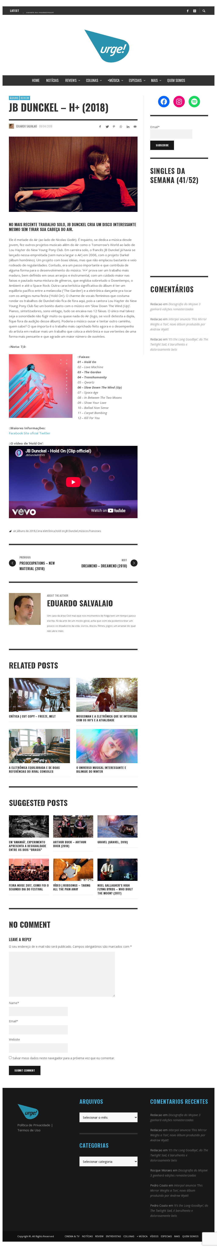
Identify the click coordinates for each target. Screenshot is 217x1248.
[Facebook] (187, 10)
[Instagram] (194, 10)
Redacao (156, 304)
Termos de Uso (28, 1130)
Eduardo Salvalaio (26, 126)
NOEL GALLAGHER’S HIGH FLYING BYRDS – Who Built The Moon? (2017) (115, 889)
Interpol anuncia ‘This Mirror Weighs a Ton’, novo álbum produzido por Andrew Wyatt (178, 324)
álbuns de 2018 (26, 531)
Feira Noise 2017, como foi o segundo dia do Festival (29, 887)
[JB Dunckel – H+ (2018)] (73, 174)
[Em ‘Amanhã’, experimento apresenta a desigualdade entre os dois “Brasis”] (22, 826)
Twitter (44, 433)
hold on (60, 531)
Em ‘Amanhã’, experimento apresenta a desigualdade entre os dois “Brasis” (27, 846)
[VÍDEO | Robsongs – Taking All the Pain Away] (66, 869)
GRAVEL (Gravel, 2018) (112, 842)
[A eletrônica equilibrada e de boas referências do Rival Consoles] (32, 745)
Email (13, 1021)
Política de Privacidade (33, 1125)
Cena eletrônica (45, 531)
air (14, 531)
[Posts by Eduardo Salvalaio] (11, 126)
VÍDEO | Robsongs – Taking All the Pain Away (71, 887)
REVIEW (25, 98)
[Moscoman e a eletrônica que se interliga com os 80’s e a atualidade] (100, 694)
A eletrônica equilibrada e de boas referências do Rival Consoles (34, 769)
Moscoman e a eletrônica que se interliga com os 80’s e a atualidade (106, 718)
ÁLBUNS (14, 98)
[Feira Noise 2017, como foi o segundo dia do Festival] (22, 869)
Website (14, 1039)
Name (14, 1003)
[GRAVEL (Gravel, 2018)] (110, 826)
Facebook (16, 433)
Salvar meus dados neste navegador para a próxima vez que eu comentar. (64, 1058)
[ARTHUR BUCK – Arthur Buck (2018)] (66, 826)
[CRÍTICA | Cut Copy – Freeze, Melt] (32, 694)
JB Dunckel (71, 531)
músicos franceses (90, 531)
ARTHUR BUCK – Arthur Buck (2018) (69, 844)
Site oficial (31, 433)
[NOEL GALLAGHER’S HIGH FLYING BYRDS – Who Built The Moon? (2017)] (110, 869)
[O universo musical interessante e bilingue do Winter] (100, 745)
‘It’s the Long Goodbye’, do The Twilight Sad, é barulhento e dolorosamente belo (179, 344)
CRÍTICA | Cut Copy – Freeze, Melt (32, 716)
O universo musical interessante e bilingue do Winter (101, 769)
